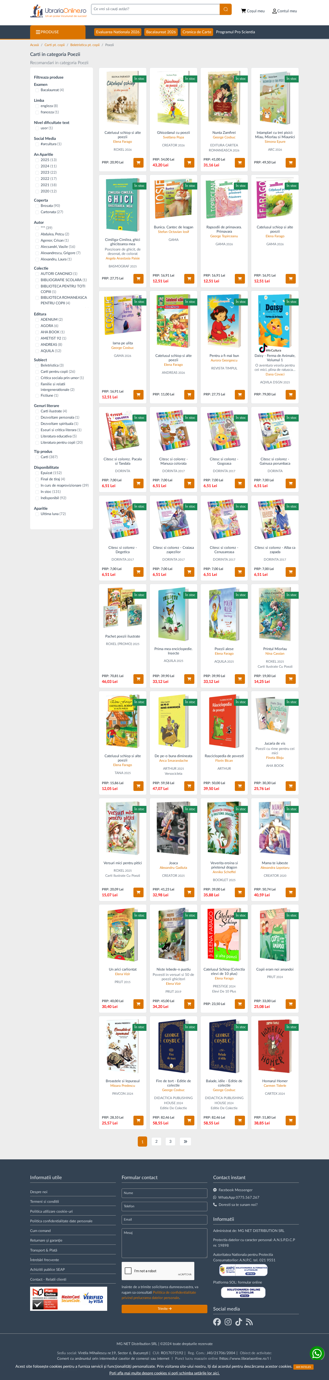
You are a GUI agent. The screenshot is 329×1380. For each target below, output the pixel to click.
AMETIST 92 (53, 338)
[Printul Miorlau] (275, 614)
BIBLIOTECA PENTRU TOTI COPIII (63, 289)
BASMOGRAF (119, 266)
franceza (50, 112)
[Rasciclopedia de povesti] (224, 721)
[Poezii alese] (224, 614)
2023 (49, 172)
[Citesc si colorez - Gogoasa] (224, 430)
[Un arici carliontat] (123, 934)
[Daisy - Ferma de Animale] (275, 321)
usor (47, 128)
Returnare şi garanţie (46, 1240)
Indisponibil (53, 498)
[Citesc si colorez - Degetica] (123, 519)
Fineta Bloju (275, 758)
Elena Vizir (122, 974)
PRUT (119, 982)
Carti (49, 457)
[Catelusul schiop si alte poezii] (123, 98)
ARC (271, 149)
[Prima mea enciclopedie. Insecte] (173, 614)
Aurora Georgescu (224, 360)
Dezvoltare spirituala (59, 424)
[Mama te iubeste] (275, 828)
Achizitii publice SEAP (47, 1269)
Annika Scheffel (224, 872)
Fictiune (49, 395)
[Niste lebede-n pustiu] (173, 934)
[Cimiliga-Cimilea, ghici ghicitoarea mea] (123, 205)
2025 (49, 160)
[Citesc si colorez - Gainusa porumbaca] (275, 430)
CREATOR (169, 145)
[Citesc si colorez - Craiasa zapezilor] (173, 519)
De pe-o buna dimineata (173, 756)
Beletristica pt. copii (85, 45)
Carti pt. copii (55, 45)
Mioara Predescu (122, 1086)
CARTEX (271, 1093)
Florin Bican (224, 760)
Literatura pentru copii (62, 442)
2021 (49, 185)
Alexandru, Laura (56, 259)
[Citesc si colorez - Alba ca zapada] (275, 519)
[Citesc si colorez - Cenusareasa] (224, 519)
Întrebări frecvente (44, 1260)
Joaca (173, 863)
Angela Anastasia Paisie (123, 258)
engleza (49, 106)
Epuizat (51, 473)
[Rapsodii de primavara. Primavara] (224, 198)
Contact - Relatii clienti (48, 1279)
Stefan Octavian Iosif (173, 232)
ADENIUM (52, 319)
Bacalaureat (52, 90)
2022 (49, 179)
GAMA (173, 240)
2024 (49, 166)
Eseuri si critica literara (61, 430)
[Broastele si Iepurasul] (123, 1046)
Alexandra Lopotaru (275, 868)
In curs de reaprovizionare (65, 485)
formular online (250, 1282)
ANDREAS (51, 345)
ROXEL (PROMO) (119, 644)
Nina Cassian (274, 653)
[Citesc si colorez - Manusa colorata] (173, 430)
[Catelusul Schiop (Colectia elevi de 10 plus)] (224, 934)
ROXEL (119, 149)
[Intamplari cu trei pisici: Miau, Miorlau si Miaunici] (275, 98)
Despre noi (38, 1192)
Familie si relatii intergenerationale (57, 387)
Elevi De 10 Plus (224, 991)
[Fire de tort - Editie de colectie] (173, 1046)
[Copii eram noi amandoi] (275, 934)
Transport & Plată (43, 1250)
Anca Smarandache (173, 760)
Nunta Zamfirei (224, 133)
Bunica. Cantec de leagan (173, 227)
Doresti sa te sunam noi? (238, 1205)
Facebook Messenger (235, 1190)
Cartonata (52, 212)
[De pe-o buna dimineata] (173, 721)
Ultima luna (53, 514)
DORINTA (122, 471)
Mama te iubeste (275, 863)
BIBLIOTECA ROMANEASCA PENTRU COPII (64, 300)
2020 (49, 191)
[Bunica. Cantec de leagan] (173, 198)
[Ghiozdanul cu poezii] (173, 98)
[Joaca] (173, 828)
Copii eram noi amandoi (275, 969)
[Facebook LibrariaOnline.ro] (217, 1322)
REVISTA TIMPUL (224, 368)
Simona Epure (275, 141)
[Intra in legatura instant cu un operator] (317, 1353)
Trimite (163, 1309)
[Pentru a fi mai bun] (224, 321)
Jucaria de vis (274, 743)
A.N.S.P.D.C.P (284, 1240)
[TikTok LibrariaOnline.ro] (238, 1322)
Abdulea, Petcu (55, 234)
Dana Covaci (275, 374)
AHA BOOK (53, 332)
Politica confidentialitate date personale (61, 1221)
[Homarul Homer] (275, 1046)
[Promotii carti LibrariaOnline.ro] (228, 1322)
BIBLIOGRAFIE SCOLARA (64, 280)
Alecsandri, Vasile (58, 247)
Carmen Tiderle (275, 1086)
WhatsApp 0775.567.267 (238, 1197)
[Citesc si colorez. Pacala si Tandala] (123, 430)
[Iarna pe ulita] (123, 314)
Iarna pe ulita (123, 343)
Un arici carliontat (123, 969)
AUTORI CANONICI (59, 274)
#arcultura (51, 144)
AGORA (49, 326)
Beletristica (52, 365)
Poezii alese (224, 649)
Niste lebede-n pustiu (174, 969)
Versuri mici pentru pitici (123, 863)
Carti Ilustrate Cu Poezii (275, 666)
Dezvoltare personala (60, 417)
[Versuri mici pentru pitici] (123, 828)
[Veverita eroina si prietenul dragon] (224, 828)
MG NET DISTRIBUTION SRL (261, 1231)
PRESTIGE (220, 986)
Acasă (35, 45)
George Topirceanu (224, 236)
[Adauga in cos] (138, 163)
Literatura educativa (59, 436)
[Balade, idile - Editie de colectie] (224, 1046)
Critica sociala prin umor (62, 378)
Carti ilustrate (54, 411)
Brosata (50, 206)
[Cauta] (226, 9)
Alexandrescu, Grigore (60, 253)
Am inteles (303, 1367)
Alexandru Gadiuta (173, 868)
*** (46, 228)
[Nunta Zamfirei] (224, 98)
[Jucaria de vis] (275, 715)
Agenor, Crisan (55, 240)
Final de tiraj (53, 479)
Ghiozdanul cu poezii (173, 133)
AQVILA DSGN (271, 382)
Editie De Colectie (173, 1108)
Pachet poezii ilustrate (122, 636)
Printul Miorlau (275, 649)
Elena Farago (122, 141)
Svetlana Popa (173, 137)
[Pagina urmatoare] (185, 1141)
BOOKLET (220, 880)
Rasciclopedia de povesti (224, 756)
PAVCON (119, 1093)
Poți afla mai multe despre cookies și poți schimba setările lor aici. (164, 1373)
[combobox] (155, 9)
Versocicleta (173, 773)
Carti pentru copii (58, 372)
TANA (119, 773)
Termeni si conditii (44, 1201)
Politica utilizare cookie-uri (51, 1211)
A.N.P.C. (245, 1260)
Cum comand (40, 1231)
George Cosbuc (224, 137)
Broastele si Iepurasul (123, 1081)
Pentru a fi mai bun (224, 356)
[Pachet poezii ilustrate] (123, 608)
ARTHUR (170, 768)
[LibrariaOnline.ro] (58, 11)
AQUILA (51, 351)
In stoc (51, 492)
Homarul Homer (275, 1081)
